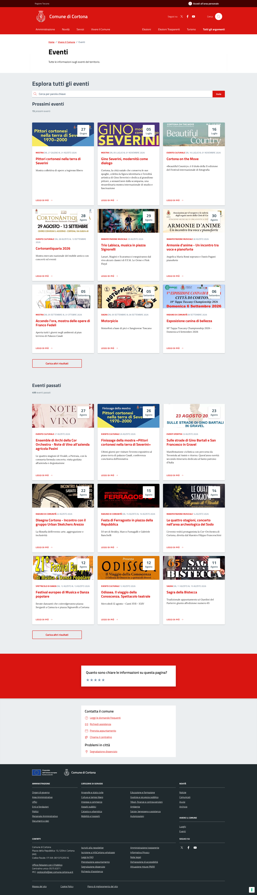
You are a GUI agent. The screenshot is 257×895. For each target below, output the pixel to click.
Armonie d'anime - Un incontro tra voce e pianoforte (193, 247)
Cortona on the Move (183, 159)
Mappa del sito (39, 886)
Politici (35, 811)
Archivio (183, 806)
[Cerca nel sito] (218, 16)
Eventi (182, 831)
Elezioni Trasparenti (169, 29)
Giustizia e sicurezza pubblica (144, 797)
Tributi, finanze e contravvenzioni (146, 802)
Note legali (135, 857)
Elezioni (146, 29)
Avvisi (182, 802)
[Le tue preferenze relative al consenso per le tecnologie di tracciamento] (252, 890)
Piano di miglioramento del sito (102, 886)
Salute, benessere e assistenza (145, 811)
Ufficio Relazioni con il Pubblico (47, 865)
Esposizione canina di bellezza (189, 321)
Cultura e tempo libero (92, 797)
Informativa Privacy (139, 852)
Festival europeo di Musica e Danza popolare (62, 594)
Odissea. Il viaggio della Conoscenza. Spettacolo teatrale (125, 594)
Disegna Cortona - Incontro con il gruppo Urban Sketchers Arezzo (61, 522)
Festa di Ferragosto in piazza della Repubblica (127, 522)
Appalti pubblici (88, 806)
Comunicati (184, 797)
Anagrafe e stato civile (92, 792)
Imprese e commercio (91, 802)
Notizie (182, 792)
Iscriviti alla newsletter (92, 847)
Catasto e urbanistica (91, 811)
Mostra (40, 152)
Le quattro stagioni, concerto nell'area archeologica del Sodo (190, 522)
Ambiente (135, 806)
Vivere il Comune (66, 42)
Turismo (191, 29)
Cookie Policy (67, 886)
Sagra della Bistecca (182, 592)
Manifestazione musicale (114, 239)
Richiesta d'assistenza (92, 871)
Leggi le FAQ (87, 857)
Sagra (104, 314)
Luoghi (182, 826)
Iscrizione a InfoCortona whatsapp (98, 852)
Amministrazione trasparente (144, 847)
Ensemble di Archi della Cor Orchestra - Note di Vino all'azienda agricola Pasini (63, 444)
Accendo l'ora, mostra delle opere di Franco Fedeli (63, 323)
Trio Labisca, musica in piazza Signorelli (123, 247)
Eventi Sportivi (174, 434)
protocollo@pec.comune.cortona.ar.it (55, 872)
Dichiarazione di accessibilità (144, 862)
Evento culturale (176, 152)
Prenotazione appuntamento (95, 862)
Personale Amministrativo (45, 816)
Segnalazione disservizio (93, 866)
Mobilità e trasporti (90, 816)
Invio (218, 94)
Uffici (34, 802)
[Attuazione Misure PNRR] (45, 773)
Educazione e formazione (142, 792)
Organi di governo (41, 792)
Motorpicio (109, 321)
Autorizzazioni (137, 816)
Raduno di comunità (177, 314)
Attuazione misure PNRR (142, 866)
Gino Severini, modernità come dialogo (124, 161)
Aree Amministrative (42, 797)
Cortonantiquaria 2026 (53, 248)
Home (51, 42)
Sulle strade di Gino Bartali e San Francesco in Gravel (191, 442)
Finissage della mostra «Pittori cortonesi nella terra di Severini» (126, 442)
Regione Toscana (42, 3)
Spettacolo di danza (46, 586)
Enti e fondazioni (40, 806)
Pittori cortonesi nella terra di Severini (58, 161)
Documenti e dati (40, 821)
